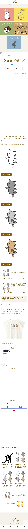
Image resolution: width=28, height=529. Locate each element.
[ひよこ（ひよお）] (21, 14)
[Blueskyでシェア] (17, 421)
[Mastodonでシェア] (11, 421)
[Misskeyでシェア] (23, 421)
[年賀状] (21, 28)
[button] (18, 68)
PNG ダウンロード (6, 174)
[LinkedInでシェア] (17, 428)
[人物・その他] (7, 28)
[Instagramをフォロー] (20, 407)
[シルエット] (14, 42)
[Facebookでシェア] (5, 425)
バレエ (8, 365)
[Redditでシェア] (17, 425)
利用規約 (13, 144)
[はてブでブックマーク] (23, 425)
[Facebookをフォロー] (7, 407)
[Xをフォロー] (20, 403)
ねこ (3, 365)
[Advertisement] (14, 89)
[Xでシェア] (5, 421)
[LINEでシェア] (5, 428)
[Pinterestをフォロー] (14, 410)
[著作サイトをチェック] (7, 403)
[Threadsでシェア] (11, 425)
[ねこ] (7, 14)
